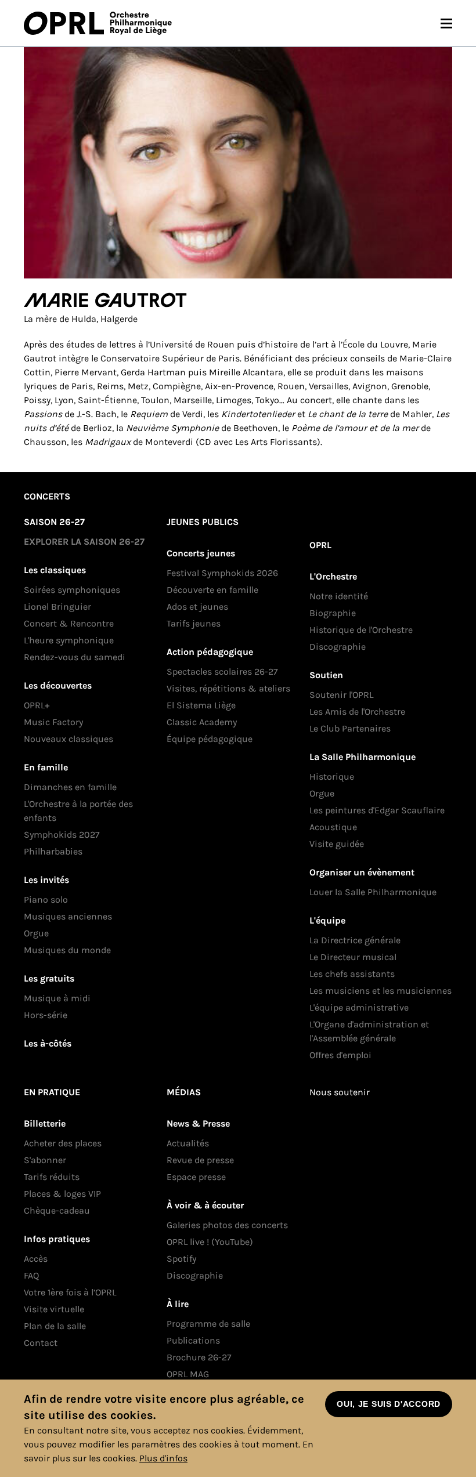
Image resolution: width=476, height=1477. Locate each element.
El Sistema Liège (201, 705)
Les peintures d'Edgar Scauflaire (377, 810)
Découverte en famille (212, 589)
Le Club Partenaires (350, 728)
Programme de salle (208, 1323)
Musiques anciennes (68, 916)
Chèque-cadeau (57, 1210)
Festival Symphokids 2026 (222, 572)
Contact (40, 1342)
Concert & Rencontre (69, 623)
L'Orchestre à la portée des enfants (78, 810)
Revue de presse (200, 1159)
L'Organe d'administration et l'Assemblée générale (369, 1031)
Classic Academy (202, 721)
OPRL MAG (188, 1374)
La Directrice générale (355, 940)
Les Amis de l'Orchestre (357, 711)
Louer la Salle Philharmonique (373, 891)
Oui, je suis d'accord (389, 1404)
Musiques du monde (67, 949)
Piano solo (46, 899)
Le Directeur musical (352, 956)
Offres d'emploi (340, 1054)
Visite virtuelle (54, 1309)
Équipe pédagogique (210, 738)
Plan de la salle (55, 1325)
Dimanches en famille (70, 786)
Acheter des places (63, 1143)
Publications (193, 1340)
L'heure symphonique (69, 640)
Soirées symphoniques (72, 589)
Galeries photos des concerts (227, 1224)
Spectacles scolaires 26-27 (222, 671)
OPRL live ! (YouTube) (210, 1241)
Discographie (337, 646)
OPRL (67, 23)
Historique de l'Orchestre (361, 629)
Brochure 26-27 (199, 1357)
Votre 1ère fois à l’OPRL (70, 1292)
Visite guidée (336, 843)
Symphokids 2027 (62, 834)
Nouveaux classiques (68, 738)
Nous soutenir (339, 1092)
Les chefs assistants (352, 973)
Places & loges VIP (62, 1193)
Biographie (332, 612)
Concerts (47, 496)
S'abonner (45, 1159)
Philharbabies (53, 851)
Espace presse (196, 1176)
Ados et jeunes (197, 606)
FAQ (31, 1275)
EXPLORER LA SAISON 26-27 (84, 541)
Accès (36, 1258)
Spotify (181, 1258)
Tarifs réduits (52, 1176)
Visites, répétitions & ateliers (228, 688)
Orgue (36, 933)
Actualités (188, 1143)
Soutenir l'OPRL (341, 694)
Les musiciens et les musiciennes (380, 990)
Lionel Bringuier (57, 606)
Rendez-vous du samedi (74, 657)
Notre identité (338, 596)
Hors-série (45, 1014)
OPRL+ (36, 705)
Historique (331, 776)
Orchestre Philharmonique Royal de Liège (141, 23)
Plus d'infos (163, 1458)
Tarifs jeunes (194, 623)
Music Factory (53, 721)
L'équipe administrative (359, 1007)
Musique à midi (57, 998)
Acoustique (333, 826)
